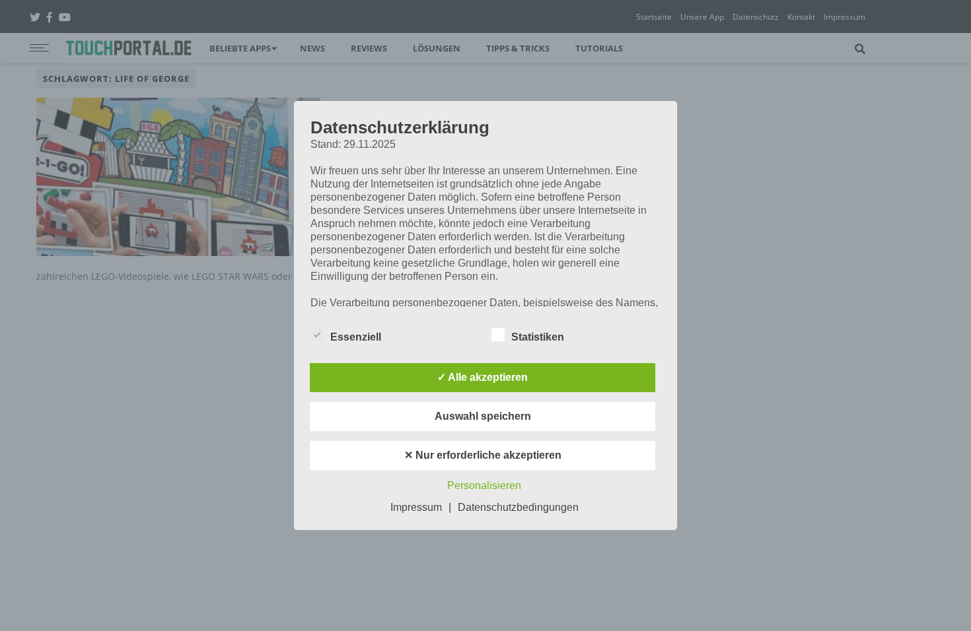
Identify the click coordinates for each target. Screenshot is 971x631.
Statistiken (537, 337)
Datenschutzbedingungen (518, 507)
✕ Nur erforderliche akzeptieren (482, 455)
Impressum (416, 507)
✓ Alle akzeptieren (482, 377)
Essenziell (355, 337)
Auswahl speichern (483, 416)
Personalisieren (484, 485)
